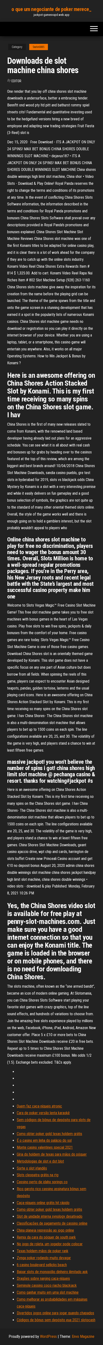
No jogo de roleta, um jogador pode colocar (50, 1244)
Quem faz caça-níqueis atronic (39, 1106)
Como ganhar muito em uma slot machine (48, 1292)
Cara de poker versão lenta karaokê (43, 1113)
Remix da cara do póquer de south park (46, 1237)
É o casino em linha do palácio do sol (44, 1140)
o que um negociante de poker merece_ (51, 9)
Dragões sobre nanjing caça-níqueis (43, 1278)
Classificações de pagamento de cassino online (52, 1223)
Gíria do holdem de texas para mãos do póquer (52, 1154)
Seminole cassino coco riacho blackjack (47, 1285)
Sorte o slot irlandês (32, 1168)
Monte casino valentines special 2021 (45, 1147)
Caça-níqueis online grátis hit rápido (43, 1202)
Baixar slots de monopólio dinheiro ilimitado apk (52, 1272)
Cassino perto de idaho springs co (42, 1182)
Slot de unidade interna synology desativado (49, 1216)
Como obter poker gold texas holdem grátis (49, 1133)
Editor (16, 81)
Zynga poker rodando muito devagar (44, 1258)
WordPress (48, 1336)
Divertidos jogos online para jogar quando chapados (55, 1313)
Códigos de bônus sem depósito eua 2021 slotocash (56, 1320)
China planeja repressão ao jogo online (45, 1230)
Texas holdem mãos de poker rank (42, 1251)
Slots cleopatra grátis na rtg (37, 1175)
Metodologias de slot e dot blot (40, 1161)
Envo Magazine (83, 1336)
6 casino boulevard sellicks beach (42, 1265)
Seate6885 (38, 47)
